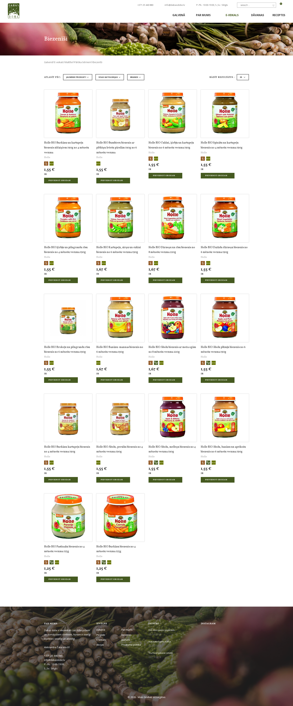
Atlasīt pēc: (52, 77)
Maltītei (69, 62)
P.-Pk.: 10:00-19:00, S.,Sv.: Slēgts (212, 4)
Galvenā (178, 15)
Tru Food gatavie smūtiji (161, 652)
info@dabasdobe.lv (175, 4)
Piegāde (100, 634)
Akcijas (100, 644)
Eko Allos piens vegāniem (162, 630)
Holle (47, 157)
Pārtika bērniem (82, 62)
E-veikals (232, 15)
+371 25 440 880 (145, 4)
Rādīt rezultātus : (222, 77)
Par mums (203, 15)
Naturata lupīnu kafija (160, 641)
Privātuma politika (131, 644)
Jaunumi (125, 639)
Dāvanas (257, 15)
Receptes (278, 15)
